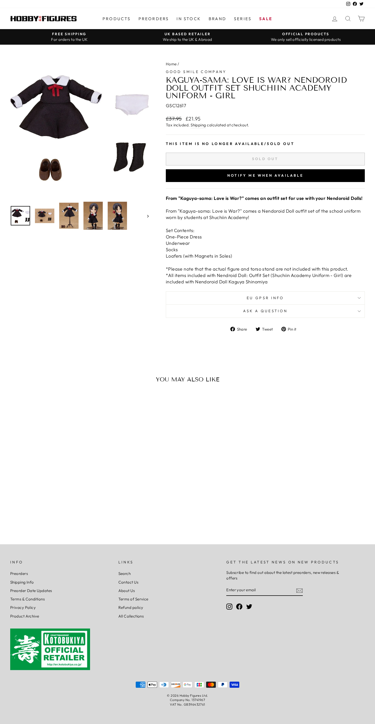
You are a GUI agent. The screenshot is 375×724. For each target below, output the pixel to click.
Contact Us (128, 582)
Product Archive (24, 616)
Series (243, 18)
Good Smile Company (196, 71)
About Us (126, 590)
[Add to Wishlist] (16, 401)
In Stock (189, 18)
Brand (217, 18)
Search (124, 573)
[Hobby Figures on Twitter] (249, 607)
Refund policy (130, 607)
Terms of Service (133, 599)
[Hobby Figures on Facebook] (239, 607)
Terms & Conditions (27, 599)
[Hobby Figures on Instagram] (229, 607)
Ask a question (265, 311)
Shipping (198, 125)
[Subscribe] (299, 590)
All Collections (131, 616)
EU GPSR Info (265, 298)
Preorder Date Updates (31, 590)
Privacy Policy (23, 607)
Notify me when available (265, 175)
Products (117, 18)
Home (171, 64)
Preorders (154, 18)
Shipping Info (22, 582)
